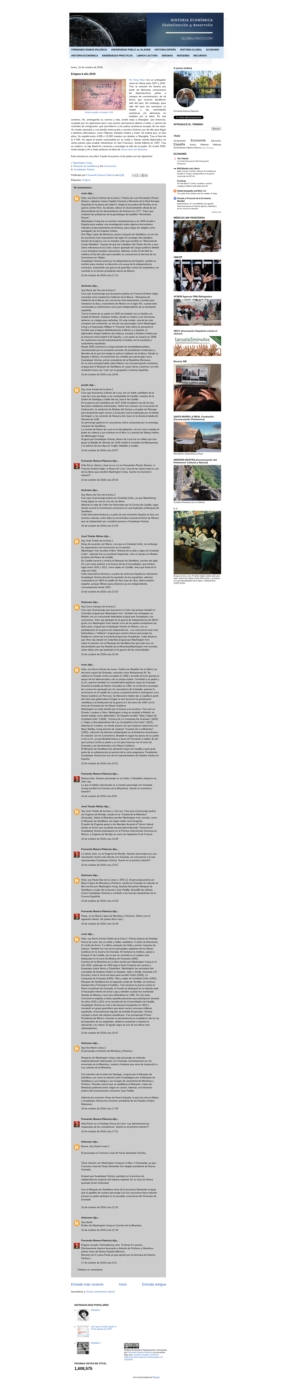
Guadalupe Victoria (84, 169)
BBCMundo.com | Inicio (188, 168)
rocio (84, 193)
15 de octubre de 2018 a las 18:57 (99, 450)
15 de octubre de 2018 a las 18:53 (99, 374)
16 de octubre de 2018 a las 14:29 (99, 900)
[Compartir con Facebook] (143, 175)
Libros (189, 147)
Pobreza (197, 148)
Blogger (156, 1377)
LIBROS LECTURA (147, 55)
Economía (198, 140)
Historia (204, 144)
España (179, 144)
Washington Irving (82, 162)
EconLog (181, 181)
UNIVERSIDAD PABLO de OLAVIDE (131, 49)
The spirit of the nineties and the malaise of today (197, 193)
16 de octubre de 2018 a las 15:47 (99, 1032)
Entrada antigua (154, 1284)
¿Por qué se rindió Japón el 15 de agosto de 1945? (103, 1328)
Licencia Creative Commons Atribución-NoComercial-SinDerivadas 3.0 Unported (143, 1357)
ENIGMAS (167, 55)
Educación (216, 141)
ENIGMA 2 (95, 1310)
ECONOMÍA (212, 49)
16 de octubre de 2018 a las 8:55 (99, 796)
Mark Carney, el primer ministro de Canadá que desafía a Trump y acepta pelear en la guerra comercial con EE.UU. (196, 173)
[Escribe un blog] (136, 175)
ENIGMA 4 (95, 1343)
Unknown (86, 602)
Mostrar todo (216, 212)
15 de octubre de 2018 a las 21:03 (99, 525)
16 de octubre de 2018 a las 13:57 (99, 865)
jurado (85, 385)
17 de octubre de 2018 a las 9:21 (99, 1262)
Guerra (193, 144)
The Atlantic (183, 158)
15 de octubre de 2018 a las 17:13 (99, 275)
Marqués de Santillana (85, 166)
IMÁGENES (183, 55)
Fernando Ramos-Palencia (96, 460)
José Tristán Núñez (92, 536)
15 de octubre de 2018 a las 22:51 (99, 763)
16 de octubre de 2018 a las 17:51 (99, 1131)
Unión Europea (208, 148)
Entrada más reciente (87, 1284)
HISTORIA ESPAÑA (165, 49)
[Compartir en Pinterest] (146, 175)
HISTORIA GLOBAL (191, 49)
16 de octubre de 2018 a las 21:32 (99, 1207)
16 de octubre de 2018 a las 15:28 (99, 923)
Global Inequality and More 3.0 (191, 191)
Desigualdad (179, 141)
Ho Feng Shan (137, 79)
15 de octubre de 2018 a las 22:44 (99, 654)
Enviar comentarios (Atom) (100, 1291)
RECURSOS (200, 55)
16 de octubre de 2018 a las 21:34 (99, 1230)
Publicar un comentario (90, 1269)
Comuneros (110, 166)
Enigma (86, 180)
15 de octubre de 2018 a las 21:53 (99, 591)
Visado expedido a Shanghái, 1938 (99, 112)
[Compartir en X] (140, 175)
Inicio (123, 1284)
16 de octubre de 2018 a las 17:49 (99, 1108)
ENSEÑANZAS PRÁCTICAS (117, 55)
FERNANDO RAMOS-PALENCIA (89, 49)
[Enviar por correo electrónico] (133, 175)
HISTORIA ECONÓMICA (84, 55)
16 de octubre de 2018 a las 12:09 (99, 838)
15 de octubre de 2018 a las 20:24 (99, 479)
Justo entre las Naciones (134, 149)
